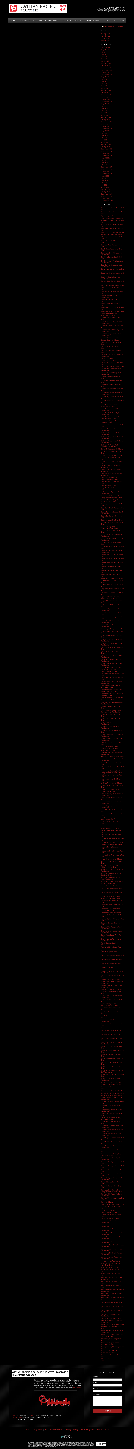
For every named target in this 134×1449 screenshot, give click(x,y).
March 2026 (105, 61)
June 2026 (104, 54)
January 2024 (105, 120)
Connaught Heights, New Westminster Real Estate (109, 478)
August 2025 (105, 77)
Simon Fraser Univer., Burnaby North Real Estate (111, 1118)
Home (13, 20)
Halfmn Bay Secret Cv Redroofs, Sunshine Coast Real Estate (112, 711)
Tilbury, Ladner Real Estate (110, 1218)
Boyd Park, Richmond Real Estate (112, 285)
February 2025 (106, 90)
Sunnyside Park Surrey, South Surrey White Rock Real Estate (111, 1191)
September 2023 (106, 129)
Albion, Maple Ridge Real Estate (112, 218)
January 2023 (105, 147)
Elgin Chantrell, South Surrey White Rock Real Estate (110, 597)
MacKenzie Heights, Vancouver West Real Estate (111, 819)
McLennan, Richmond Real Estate (112, 842)
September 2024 (107, 102)
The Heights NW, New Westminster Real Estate (109, 1211)
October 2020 (105, 198)
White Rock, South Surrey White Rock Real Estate (112, 1335)
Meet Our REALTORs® (48, 20)
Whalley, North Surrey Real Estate (112, 1324)
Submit (107, 1411)
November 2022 (106, 151)
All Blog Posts (105, 34)
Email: (95, 1382)
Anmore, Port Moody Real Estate (112, 232)
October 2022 (105, 153)
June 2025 (104, 81)
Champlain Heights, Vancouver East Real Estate (111, 422)
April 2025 (104, 86)
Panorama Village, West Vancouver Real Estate (109, 952)
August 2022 (105, 158)
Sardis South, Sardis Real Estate (111, 1082)
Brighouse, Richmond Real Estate (112, 311)
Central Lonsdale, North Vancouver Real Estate (109, 405)
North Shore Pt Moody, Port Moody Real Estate (110, 909)
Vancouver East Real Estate (110, 1261)
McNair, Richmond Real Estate (111, 845)
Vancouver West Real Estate (110, 1267)
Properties (38, 1430)
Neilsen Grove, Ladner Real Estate (112, 886)
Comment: (97, 1394)
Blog (121, 20)
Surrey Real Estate (107, 1202)
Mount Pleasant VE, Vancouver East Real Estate (111, 874)
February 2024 (106, 117)
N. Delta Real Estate (108, 884)
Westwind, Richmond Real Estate (112, 1318)
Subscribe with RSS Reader (113, 27)
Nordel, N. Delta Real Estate (110, 896)
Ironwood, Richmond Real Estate (112, 757)
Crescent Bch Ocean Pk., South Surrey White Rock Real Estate (111, 497)
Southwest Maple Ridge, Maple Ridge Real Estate (111, 1155)
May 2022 (104, 165)
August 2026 (105, 50)
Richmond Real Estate (108, 1028)
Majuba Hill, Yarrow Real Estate (111, 828)
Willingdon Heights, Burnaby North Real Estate (110, 1343)
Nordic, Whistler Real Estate (110, 898)
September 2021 (106, 174)
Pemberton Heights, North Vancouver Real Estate (110, 968)
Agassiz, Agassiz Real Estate (110, 216)
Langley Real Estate (108, 791)
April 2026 (104, 59)
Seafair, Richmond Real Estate (111, 1095)
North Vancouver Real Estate (111, 913)
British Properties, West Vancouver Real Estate (109, 314)
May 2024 (104, 111)
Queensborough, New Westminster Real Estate (109, 1004)
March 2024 (105, 115)
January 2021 (105, 192)
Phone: (95, 1388)
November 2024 (106, 97)
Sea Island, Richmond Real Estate (112, 1093)
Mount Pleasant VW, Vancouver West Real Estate (112, 878)
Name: (95, 1376)
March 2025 (105, 88)
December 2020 (106, 194)
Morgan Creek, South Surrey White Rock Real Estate (110, 866)
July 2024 (104, 106)
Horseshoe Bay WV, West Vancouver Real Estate (110, 749)
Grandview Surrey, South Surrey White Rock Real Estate (111, 690)
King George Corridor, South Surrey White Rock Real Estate (111, 772)
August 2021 (105, 176)
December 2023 (106, 122)
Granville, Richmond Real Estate (112, 698)
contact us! (77, 1387)
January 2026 (105, 66)
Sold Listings (105, 40)
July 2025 (104, 79)
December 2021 (106, 167)
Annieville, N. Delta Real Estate (111, 235)
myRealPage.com (67, 1437)
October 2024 (105, 99)
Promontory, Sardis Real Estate (111, 989)
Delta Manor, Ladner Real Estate (112, 520)
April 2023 (104, 140)
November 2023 (106, 124)
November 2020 (106, 196)
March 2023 (105, 142)
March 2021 (105, 187)
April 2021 (104, 185)
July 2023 (104, 133)
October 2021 (105, 171)
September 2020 (107, 201)
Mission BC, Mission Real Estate (112, 859)
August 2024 (105, 104)
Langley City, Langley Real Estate (112, 789)
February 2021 (105, 189)
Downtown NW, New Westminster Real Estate (109, 527)
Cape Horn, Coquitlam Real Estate (112, 366)
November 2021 (106, 169)
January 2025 (105, 93)
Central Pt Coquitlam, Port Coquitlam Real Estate (110, 418)
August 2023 (105, 131)
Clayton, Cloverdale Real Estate (111, 455)
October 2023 (105, 126)
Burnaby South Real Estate (110, 340)
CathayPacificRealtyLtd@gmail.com (112, 9)
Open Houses (105, 38)
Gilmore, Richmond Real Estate (111, 667)
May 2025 (104, 84)
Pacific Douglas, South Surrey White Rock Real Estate (111, 944)
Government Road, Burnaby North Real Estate (110, 686)
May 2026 (104, 56)
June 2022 (104, 162)
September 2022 (106, 156)
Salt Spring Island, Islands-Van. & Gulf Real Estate (112, 1071)
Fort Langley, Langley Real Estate (112, 629)
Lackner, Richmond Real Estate (112, 783)
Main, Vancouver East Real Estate (112, 826)
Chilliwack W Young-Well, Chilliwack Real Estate (109, 446)
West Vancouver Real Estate (110, 1300)
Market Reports (93, 20)
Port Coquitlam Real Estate (110, 979)
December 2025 (106, 68)
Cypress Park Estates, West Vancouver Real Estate (110, 501)
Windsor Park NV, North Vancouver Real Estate (109, 1351)
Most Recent (105, 47)
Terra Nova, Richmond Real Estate (112, 1204)
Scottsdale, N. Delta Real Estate (112, 1091)
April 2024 (104, 113)
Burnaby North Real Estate (110, 338)
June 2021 (104, 180)
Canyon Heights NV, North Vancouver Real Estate (110, 359)
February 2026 (106, 63)
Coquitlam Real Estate (108, 486)
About (99, 1430)
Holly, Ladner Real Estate (109, 746)
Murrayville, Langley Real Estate (112, 881)
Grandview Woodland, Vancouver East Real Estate (112, 694)
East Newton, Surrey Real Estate (112, 578)
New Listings (105, 36)
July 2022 (104, 160)
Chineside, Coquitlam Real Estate (112, 449)
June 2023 (104, 135)
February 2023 (106, 144)
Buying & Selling (72, 1430)
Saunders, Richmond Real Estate (112, 1085)
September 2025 (106, 75)
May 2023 (104, 138)
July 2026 (104, 52)
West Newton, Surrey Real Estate (112, 1298)
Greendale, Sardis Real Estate (111, 700)
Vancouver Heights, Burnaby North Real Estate (110, 1264)
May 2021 (104, 183)
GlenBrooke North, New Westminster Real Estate (109, 670)
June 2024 (104, 108)
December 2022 (106, 149)
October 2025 (105, 72)
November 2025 (106, 70)
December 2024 (106, 95)
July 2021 (104, 178)
